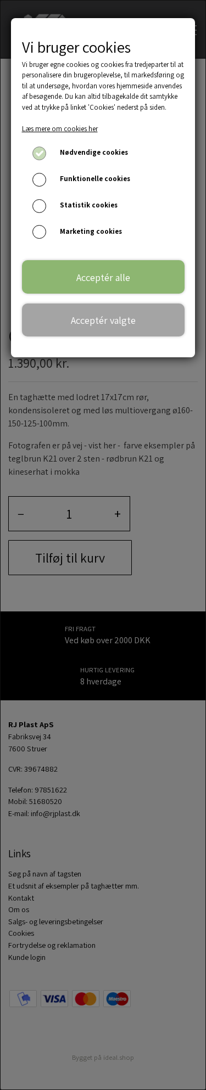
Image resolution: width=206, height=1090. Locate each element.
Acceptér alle (103, 277)
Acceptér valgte (103, 320)
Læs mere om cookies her (60, 128)
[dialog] (103, 545)
